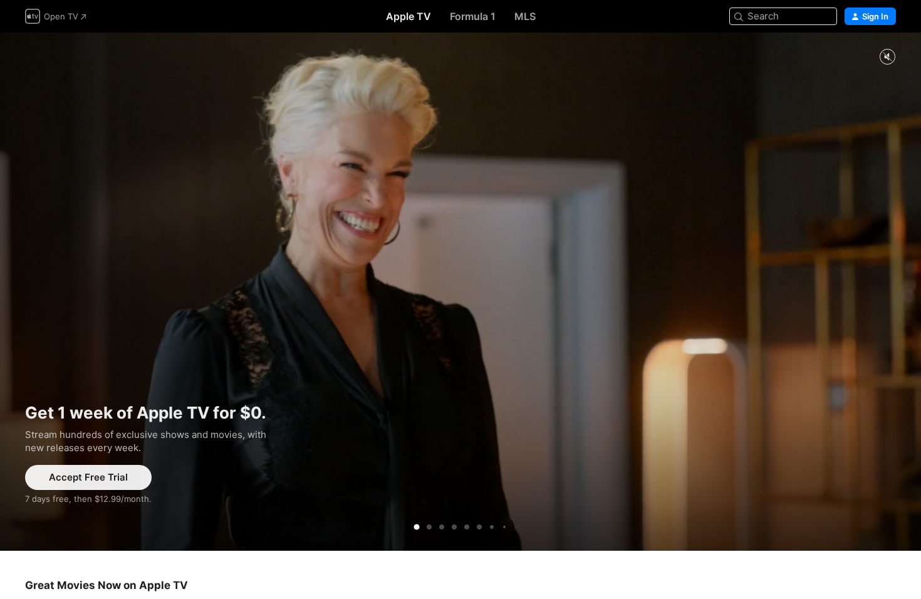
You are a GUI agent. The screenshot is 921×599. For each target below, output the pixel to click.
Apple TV (408, 16)
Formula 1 (473, 16)
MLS (525, 16)
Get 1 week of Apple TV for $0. (460, 292)
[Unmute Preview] (887, 57)
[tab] (416, 527)
